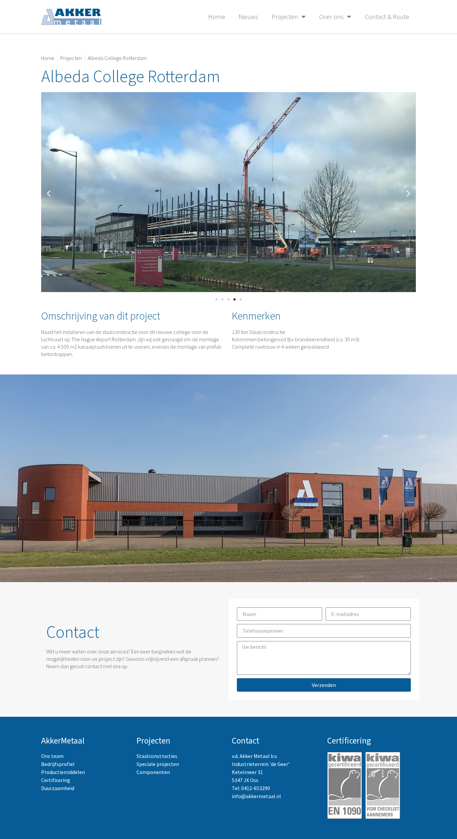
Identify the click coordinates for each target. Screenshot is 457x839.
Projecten (285, 16)
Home (216, 16)
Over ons (331, 16)
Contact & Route (387, 16)
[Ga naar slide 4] (235, 299)
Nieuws (248, 16)
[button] (48, 193)
